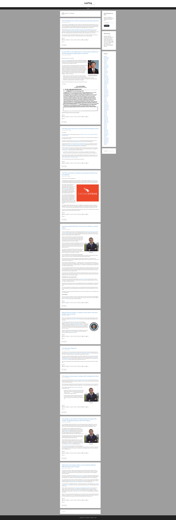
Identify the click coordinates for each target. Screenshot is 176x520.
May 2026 (105, 56)
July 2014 (105, 136)
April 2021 (105, 63)
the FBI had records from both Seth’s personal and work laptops (74, 144)
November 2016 (106, 106)
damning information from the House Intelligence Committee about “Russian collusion (79, 353)
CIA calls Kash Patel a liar (69, 348)
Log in (95, 517)
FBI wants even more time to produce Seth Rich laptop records (80, 128)
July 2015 (105, 124)
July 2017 (105, 97)
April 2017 (105, 100)
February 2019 (106, 76)
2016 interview (67, 431)
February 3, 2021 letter (79, 325)
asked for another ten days (66, 148)
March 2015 (105, 129)
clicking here (93, 357)
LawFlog (88, 3)
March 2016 (105, 116)
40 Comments (64, 412)
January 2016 (106, 119)
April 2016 (105, 115)
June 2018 (105, 86)
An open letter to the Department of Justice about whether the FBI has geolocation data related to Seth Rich (80, 52)
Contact (88, 8)
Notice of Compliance (71, 29)
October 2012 (106, 140)
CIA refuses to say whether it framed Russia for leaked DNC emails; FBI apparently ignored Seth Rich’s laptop (79, 419)
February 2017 (106, 102)
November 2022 (106, 58)
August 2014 (106, 135)
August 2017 (106, 96)
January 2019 (106, 77)
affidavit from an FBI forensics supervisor (74, 30)
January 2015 (106, 131)
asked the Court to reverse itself (75, 140)
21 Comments (64, 45)
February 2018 (106, 90)
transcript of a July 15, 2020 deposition (81, 475)
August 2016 (106, 110)
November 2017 (106, 92)
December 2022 (106, 57)
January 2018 (106, 91)
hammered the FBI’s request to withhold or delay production (79, 143)
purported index (85, 30)
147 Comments (65, 122)
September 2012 (106, 141)
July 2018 (105, 85)
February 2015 (106, 130)
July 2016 (105, 111)
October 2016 (106, 107)
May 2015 (105, 126)
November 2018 (106, 80)
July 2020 (105, 68)
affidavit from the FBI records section (81, 29)
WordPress (92, 517)
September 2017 (106, 95)
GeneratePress (87, 517)
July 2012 (105, 144)
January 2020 (106, 71)
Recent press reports (65, 60)
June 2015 (105, 125)
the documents (76, 387)
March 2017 (105, 101)
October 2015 (106, 120)
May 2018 (105, 87)
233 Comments (65, 458)
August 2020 (106, 67)
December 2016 (106, 105)
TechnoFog (66, 298)
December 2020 (106, 66)
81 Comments (64, 306)
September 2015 (106, 121)
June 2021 (105, 61)
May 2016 (105, 114)
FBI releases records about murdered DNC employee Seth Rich (80, 376)
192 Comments (65, 166)
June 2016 (105, 112)
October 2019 (106, 72)
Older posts (64, 511)
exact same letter (70, 331)
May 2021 (105, 62)
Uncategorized (65, 44)
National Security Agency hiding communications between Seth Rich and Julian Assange (79, 465)
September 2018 (106, 82)
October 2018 (106, 81)
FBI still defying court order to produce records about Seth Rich (80, 21)
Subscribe (106, 25)
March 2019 (105, 75)
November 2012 (106, 139)
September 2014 (106, 134)
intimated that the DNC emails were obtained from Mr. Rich (77, 481)
